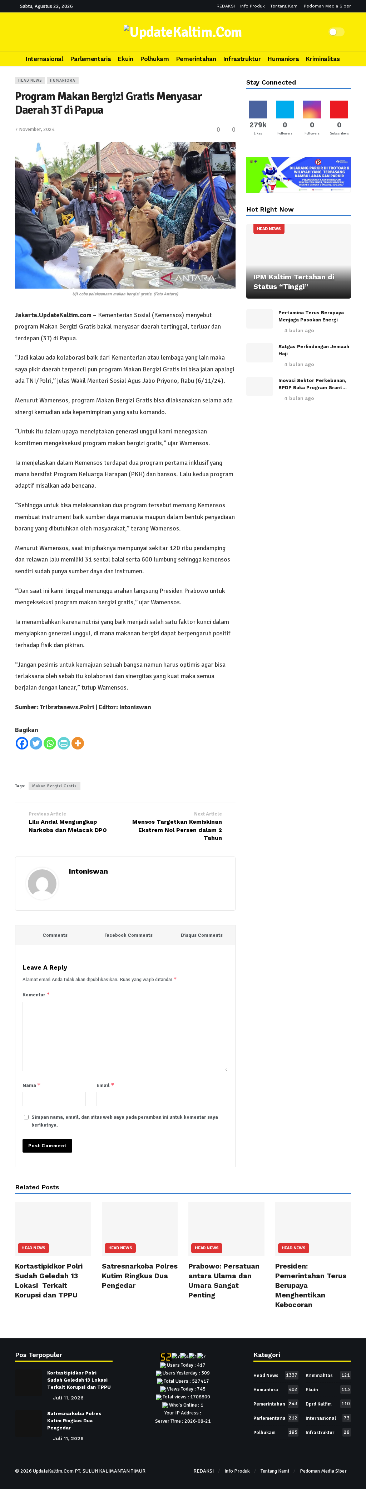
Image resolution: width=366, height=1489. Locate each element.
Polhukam (275, 1432)
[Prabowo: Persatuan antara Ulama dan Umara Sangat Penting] (226, 1229)
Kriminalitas (328, 1375)
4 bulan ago (299, 330)
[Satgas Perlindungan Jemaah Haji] (259, 352)
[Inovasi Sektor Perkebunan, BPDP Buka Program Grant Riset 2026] (259, 386)
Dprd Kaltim (328, 1404)
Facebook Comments (128, 935)
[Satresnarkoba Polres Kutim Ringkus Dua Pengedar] (140, 1229)
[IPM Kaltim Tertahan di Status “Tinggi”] (298, 261)
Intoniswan (88, 871)
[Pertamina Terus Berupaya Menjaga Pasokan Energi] (259, 319)
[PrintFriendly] (64, 743)
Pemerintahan (275, 1404)
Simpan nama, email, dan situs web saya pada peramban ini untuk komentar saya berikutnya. (124, 1121)
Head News (30, 80)
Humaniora (62, 80)
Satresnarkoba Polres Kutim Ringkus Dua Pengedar (140, 1276)
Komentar (36, 994)
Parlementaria (275, 1418)
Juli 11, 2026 (68, 1398)
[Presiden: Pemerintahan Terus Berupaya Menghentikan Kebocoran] (313, 1229)
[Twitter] (36, 743)
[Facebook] (22, 743)
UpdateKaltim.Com (53, 1471)
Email (105, 1085)
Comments (55, 935)
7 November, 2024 (35, 129)
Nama (32, 1085)
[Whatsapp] (50, 743)
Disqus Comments (202, 935)
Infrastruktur (328, 1432)
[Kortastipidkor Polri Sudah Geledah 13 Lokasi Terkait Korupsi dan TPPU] (53, 1229)
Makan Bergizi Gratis (54, 786)
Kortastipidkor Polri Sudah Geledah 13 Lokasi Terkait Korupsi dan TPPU (79, 1380)
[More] (77, 743)
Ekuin (328, 1389)
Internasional (328, 1418)
